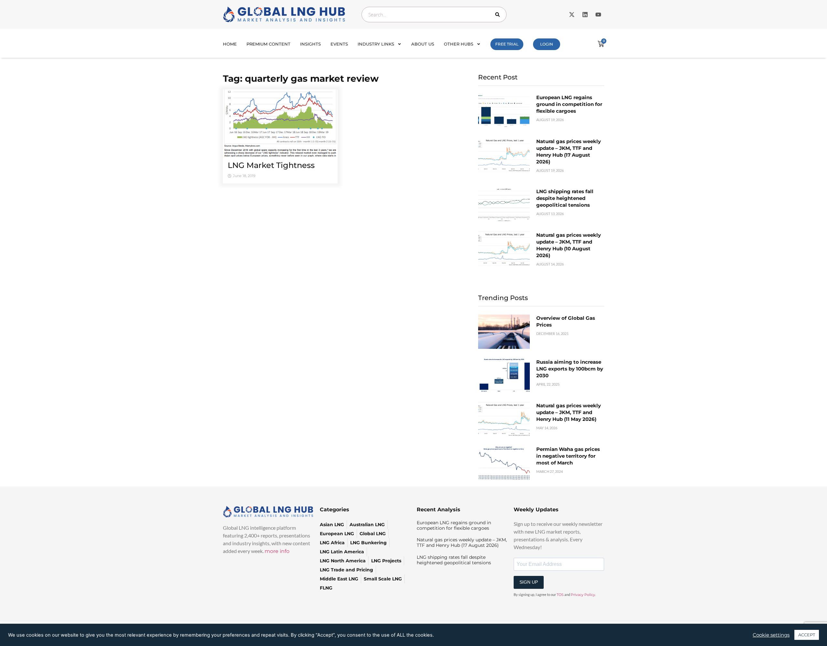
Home (230, 44)
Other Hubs (458, 44)
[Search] (498, 14)
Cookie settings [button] (771, 635)
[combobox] (434, 14)
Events (339, 44)
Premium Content (268, 44)
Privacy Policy (583, 594)
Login (546, 44)
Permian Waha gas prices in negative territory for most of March (568, 456)
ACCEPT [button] (806, 634)
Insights (310, 44)
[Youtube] (598, 14)
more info (277, 551)
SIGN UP (528, 582)
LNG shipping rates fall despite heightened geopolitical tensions (564, 198)
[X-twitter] (572, 14)
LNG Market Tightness (271, 165)
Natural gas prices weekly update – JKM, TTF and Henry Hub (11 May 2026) (568, 412)
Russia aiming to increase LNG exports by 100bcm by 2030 (569, 369)
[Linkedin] (585, 14)
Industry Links (376, 44)
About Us (422, 44)
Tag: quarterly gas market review (301, 78)
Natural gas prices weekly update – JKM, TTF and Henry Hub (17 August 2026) (462, 542)
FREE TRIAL (506, 44)
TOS (560, 594)
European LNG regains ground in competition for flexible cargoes (569, 104)
